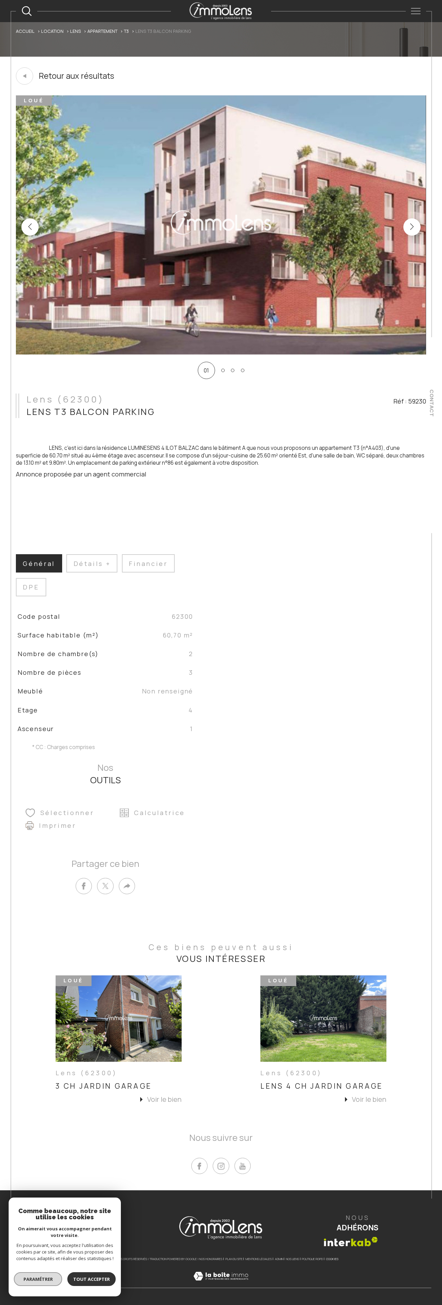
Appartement (102, 31)
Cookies (332, 1259)
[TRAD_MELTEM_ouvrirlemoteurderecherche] (26, 11)
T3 (126, 31)
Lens (75, 31)
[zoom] (221, 352)
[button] (412, 227)
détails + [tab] (92, 563)
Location (52, 31)
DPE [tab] (31, 587)
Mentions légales (259, 1259)
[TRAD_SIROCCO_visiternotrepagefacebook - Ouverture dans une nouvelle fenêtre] (199, 1166)
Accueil (25, 31)
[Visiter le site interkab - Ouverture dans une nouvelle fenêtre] (351, 1241)
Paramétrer (38, 1279)
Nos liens (292, 1259)
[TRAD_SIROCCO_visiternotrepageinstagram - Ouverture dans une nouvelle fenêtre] (221, 1166)
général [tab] (39, 563)
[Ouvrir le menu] (416, 11)
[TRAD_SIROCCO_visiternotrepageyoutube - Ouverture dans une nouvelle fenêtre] (242, 1166)
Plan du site (234, 1259)
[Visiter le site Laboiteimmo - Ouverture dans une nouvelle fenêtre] (221, 1284)
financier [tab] (148, 563)
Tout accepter (91, 1279)
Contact (431, 403)
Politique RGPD (312, 1259)
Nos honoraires (210, 1259)
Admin (279, 1259)
